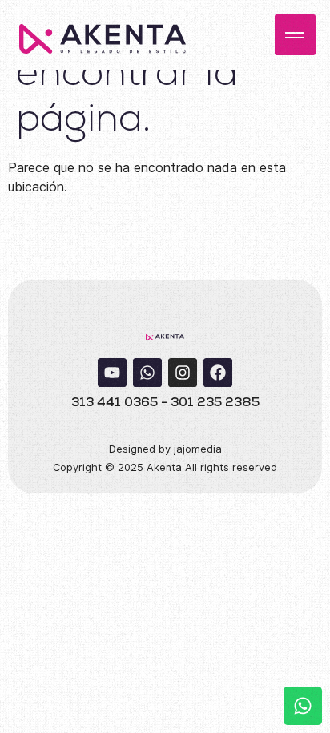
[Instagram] (182, 372)
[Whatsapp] (147, 372)
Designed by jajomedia (165, 449)
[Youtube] (112, 372)
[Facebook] (217, 372)
